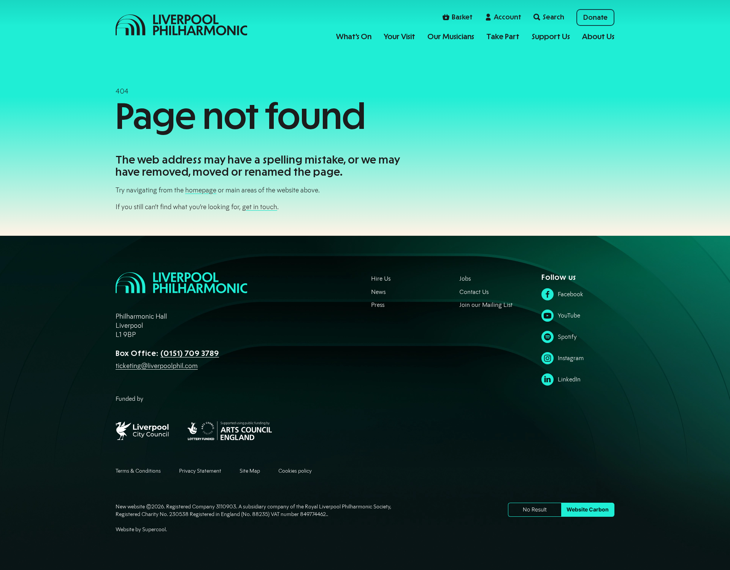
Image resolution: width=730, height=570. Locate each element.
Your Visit (399, 36)
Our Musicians (450, 36)
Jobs (465, 278)
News (378, 291)
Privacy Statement (200, 471)
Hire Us (380, 278)
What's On (353, 36)
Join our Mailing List (486, 304)
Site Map (250, 471)
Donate (595, 17)
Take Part (502, 36)
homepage (200, 190)
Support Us (551, 36)
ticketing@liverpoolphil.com (157, 366)
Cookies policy (295, 471)
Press (377, 304)
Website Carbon (588, 509)
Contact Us (474, 291)
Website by (141, 529)
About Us (598, 36)
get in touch (259, 207)
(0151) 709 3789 (189, 353)
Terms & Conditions (138, 471)
